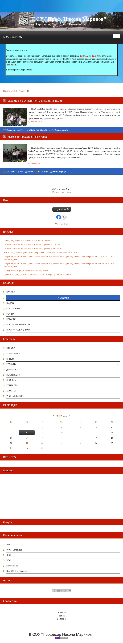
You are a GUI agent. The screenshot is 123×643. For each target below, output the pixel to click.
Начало (6, 90)
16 (42, 437)
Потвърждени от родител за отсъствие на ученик (26, 270)
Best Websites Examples (16, 571)
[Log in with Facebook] (58, 217)
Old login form (61, 223)
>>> (61, 118)
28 (11, 448)
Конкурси (10, 130)
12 (96, 432)
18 (81, 437)
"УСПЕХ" (10, 171)
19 (96, 437)
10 (61, 432)
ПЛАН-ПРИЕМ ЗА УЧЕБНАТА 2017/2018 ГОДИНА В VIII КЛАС (33, 248)
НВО (8, 560)
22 (27, 442)
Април (22, 90)
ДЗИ (8, 555)
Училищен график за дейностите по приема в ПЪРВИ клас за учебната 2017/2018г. (41, 252)
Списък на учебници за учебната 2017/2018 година (27, 240)
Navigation (12, 37)
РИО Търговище (14, 549)
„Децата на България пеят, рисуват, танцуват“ (35, 100)
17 (61, 437)
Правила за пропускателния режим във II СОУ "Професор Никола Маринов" (38, 274)
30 (42, 448)
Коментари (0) (61, 130)
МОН (8, 544)
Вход (68, 192)
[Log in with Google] (64, 217)
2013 (14, 90)
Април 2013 (61, 416)
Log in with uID (62, 209)
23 (42, 442)
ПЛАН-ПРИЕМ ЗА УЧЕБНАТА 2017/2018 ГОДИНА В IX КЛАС (32, 244)
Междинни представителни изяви (28, 136)
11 (81, 432)
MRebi (32, 130)
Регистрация (58, 192)
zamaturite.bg (12, 565)
